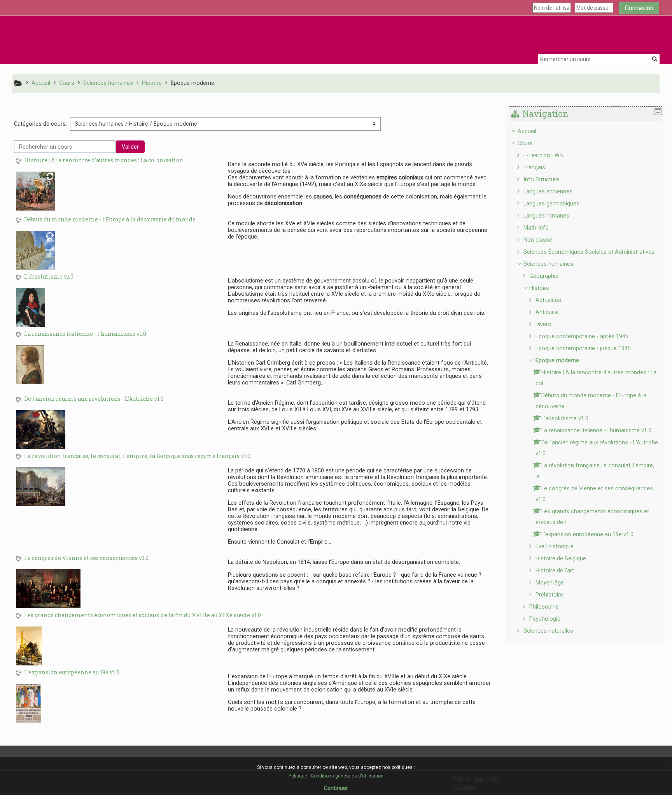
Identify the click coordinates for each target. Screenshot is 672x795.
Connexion (639, 8)
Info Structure (541, 179)
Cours (525, 143)
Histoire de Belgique (561, 558)
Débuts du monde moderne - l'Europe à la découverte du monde (110, 219)
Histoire (539, 288)
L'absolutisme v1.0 (49, 277)
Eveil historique (555, 546)
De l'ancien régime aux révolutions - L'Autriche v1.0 (94, 399)
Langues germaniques (551, 203)
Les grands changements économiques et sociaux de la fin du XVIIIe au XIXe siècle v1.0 (142, 615)
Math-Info (536, 228)
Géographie (543, 276)
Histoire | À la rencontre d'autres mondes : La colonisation (103, 160)
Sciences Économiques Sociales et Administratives (588, 252)
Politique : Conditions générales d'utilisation (336, 776)
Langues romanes (546, 215)
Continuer (336, 788)
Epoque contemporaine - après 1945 (582, 336)
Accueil (527, 131)
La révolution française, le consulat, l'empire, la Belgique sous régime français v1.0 (137, 456)
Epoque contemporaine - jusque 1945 (583, 348)
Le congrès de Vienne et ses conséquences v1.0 (86, 558)
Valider (130, 147)
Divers (543, 324)
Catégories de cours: (40, 124)
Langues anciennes (547, 191)
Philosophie (544, 607)
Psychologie (544, 619)
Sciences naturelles (548, 631)
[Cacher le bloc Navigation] (658, 111)
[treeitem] (585, 381)
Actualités (548, 300)
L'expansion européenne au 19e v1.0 (71, 672)
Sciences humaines (548, 264)
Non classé (537, 240)
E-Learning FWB (543, 155)
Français (534, 167)
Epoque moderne (557, 360)
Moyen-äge (550, 582)
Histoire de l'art (555, 570)
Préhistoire (549, 594)
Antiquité (547, 312)
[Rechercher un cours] (655, 59)
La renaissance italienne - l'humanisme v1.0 (85, 334)
